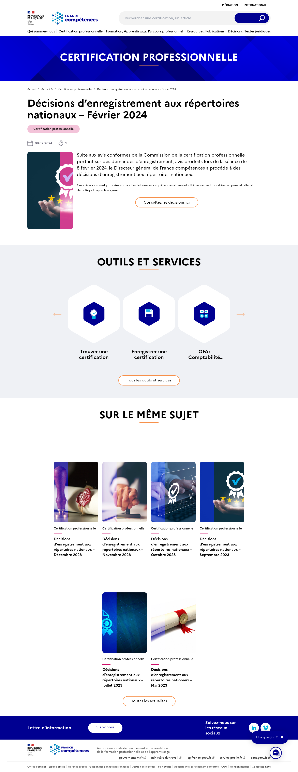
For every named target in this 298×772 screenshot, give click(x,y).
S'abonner (105, 727)
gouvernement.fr (131, 757)
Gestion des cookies (143, 766)
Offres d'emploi (36, 766)
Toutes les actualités (149, 701)
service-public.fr (231, 757)
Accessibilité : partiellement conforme (196, 766)
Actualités (47, 89)
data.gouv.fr (259, 757)
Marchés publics (77, 766)
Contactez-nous (261, 766)
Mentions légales (239, 766)
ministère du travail (164, 757)
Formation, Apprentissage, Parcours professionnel (144, 31)
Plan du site (164, 766)
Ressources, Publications (205, 31)
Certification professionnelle (81, 31)
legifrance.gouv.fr (199, 757)
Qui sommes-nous (41, 31)
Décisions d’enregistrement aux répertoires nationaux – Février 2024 (136, 89)
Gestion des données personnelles (109, 766)
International (255, 5)
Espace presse (57, 766)
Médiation (230, 5)
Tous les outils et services (149, 380)
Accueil (31, 89)
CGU (224, 766)
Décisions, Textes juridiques (249, 31)
